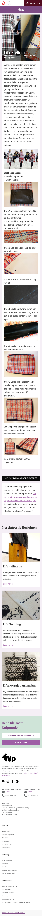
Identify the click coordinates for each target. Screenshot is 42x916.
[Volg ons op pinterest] (17, 781)
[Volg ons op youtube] (3, 781)
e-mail (7, 792)
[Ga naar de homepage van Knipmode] (21, 9)
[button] (33, 3)
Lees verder (8, 584)
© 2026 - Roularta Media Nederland (13, 913)
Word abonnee (21, 742)
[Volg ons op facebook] (12, 781)
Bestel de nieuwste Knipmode (21, 735)
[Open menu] (3, 9)
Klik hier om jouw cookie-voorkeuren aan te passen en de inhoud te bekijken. (20, 497)
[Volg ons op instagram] (7, 781)
